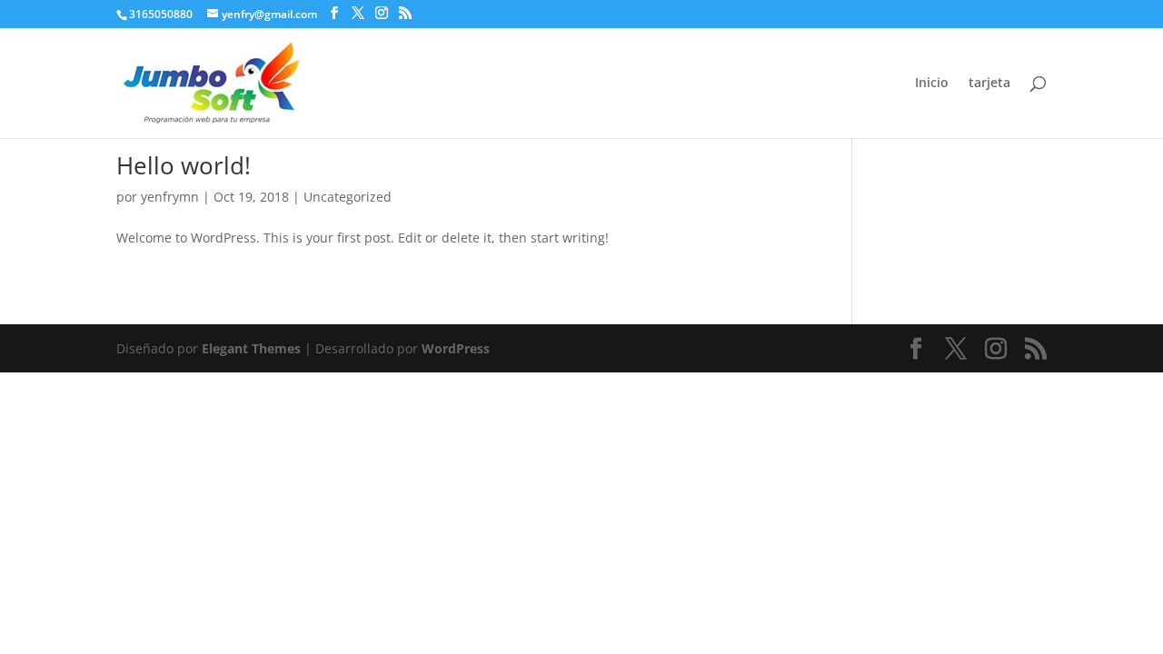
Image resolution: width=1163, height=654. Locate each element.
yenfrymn (170, 196)
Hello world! (183, 165)
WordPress (456, 348)
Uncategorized (347, 196)
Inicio (932, 83)
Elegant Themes (251, 348)
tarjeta (989, 83)
